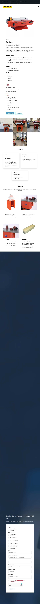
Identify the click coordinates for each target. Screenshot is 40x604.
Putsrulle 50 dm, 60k (13, 545)
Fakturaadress (11, 564)
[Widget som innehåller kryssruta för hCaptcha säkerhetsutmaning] (15, 585)
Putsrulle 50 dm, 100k (14, 546)
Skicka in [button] (12, 589)
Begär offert (19, 113)
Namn (9, 550)
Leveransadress (11, 559)
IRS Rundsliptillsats (13, 537)
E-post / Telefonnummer (12, 555)
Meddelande (10, 574)
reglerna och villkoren (19, 580)
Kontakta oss (10, 113)
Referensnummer (11, 569)
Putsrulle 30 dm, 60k (13, 538)
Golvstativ (12, 535)
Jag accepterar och (17, 581)
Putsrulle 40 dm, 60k (13, 542)
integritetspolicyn (13, 581)
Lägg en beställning (13, 529)
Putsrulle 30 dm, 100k (14, 540)
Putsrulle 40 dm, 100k (14, 543)
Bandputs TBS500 (13, 534)
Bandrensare (12, 548)
